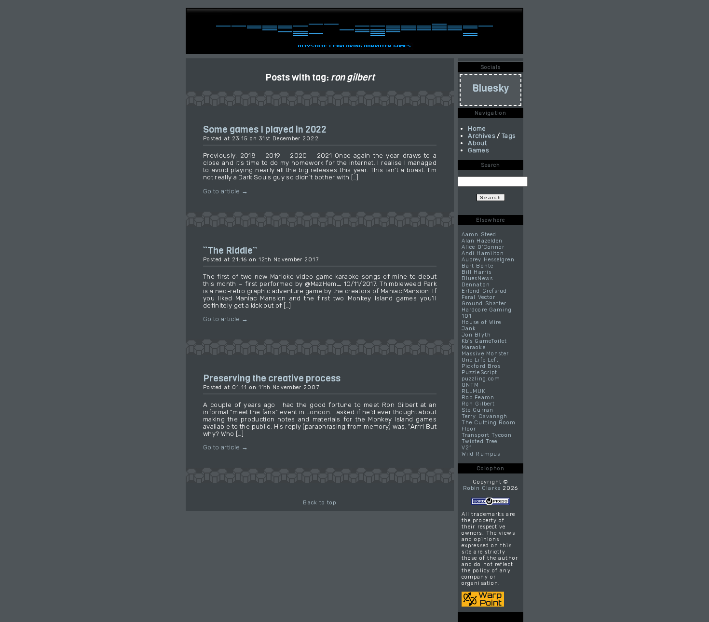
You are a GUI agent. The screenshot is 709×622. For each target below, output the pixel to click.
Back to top (319, 503)
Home (477, 128)
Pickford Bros (481, 366)
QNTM (470, 385)
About (477, 143)
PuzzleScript (479, 372)
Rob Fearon (478, 397)
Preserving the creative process (272, 378)
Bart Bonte (477, 266)
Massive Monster (485, 354)
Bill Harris (476, 272)
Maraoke (474, 347)
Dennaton (476, 285)
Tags (509, 135)
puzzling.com (481, 379)
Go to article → (225, 191)
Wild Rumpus (481, 454)
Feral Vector (478, 297)
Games (478, 150)
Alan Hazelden (482, 241)
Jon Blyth (476, 335)
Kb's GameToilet (484, 341)
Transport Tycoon (487, 435)
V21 (467, 448)
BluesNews (477, 278)
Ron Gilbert (478, 404)
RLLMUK (474, 391)
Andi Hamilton (483, 253)
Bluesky (490, 88)
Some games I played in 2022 (265, 129)
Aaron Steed (479, 234)
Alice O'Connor (483, 247)
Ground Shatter (484, 303)
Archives (481, 135)
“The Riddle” (230, 250)
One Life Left (480, 360)
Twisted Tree (479, 441)
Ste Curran (477, 410)
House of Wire (481, 322)
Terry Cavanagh (484, 416)
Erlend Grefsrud (484, 291)
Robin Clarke (482, 488)
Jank (469, 328)
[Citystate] (354, 36)
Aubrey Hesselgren (488, 260)
